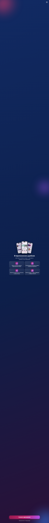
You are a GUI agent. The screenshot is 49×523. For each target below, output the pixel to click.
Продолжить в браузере (24, 520)
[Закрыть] (46, 2)
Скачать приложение (24, 517)
